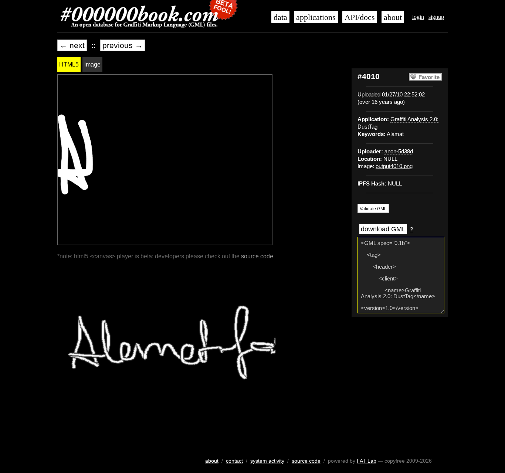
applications (316, 17)
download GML (383, 229)
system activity (267, 461)
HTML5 (69, 64)
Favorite (429, 77)
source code (257, 256)
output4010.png (394, 166)
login (418, 17)
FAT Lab (366, 461)
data (280, 17)
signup (436, 17)
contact (234, 461)
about (393, 17)
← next (72, 45)
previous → (122, 45)
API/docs (360, 17)
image (92, 64)
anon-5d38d (398, 151)
